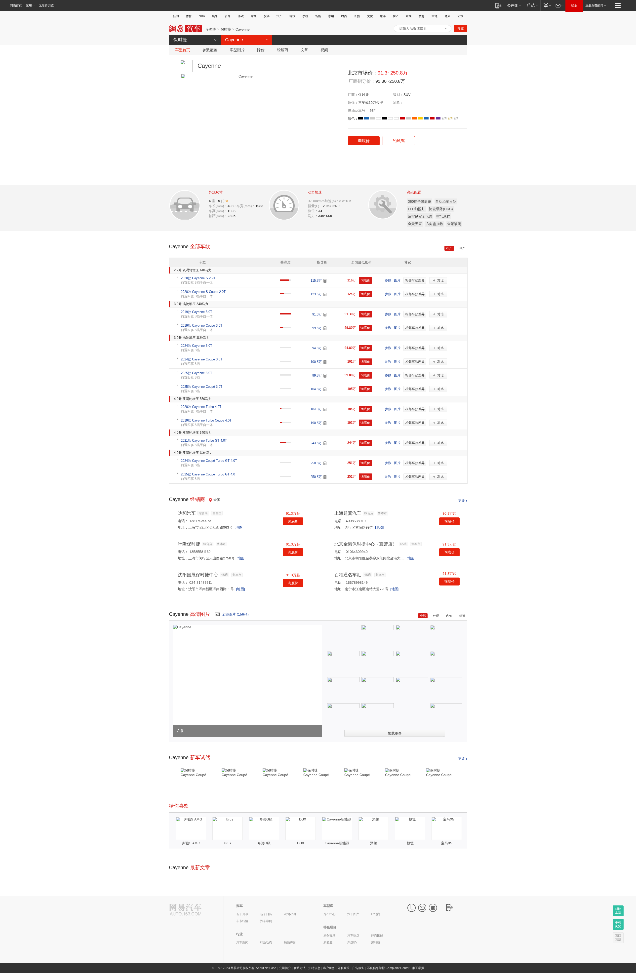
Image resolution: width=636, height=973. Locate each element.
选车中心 (329, 914)
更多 (461, 501)
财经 (254, 16)
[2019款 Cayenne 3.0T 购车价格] (325, 314)
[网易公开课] (514, 5)
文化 (370, 16)
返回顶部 (618, 937)
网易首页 (16, 5)
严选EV (352, 942)
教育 (422, 16)
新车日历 (266, 914)
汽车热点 (353, 935)
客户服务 (329, 968)
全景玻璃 (454, 224)
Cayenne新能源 (337, 843)
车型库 (211, 29)
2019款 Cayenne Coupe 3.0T (201, 325)
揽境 (410, 843)
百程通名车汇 (347, 574)
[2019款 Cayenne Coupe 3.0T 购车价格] (325, 328)
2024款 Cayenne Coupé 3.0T (201, 359)
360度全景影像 (419, 201)
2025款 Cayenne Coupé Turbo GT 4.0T (209, 474)
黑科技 (375, 942)
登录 (574, 5)
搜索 (460, 29)
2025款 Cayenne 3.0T (196, 373)
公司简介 (285, 968)
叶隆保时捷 (189, 544)
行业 (239, 934)
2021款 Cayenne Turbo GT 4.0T (204, 440)
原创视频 (329, 935)
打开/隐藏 (446, 28)
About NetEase (266, 968)
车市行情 (242, 921)
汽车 (279, 16)
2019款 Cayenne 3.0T (196, 312)
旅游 (383, 16)
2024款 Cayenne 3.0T (196, 346)
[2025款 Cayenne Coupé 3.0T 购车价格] (325, 389)
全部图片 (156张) (235, 614)
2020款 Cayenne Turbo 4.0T (201, 407)
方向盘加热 (434, 224)
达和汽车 (187, 513)
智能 (318, 16)
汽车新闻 (242, 942)
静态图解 (377, 935)
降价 (261, 50)
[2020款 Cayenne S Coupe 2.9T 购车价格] (325, 294)
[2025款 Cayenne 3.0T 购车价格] (325, 376)
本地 (434, 16)
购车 (239, 906)
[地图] (239, 527)
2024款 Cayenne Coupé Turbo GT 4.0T (209, 461)
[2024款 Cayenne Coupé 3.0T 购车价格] (325, 362)
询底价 (293, 521)
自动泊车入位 (445, 201)
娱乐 (215, 16)
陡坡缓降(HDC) (441, 209)
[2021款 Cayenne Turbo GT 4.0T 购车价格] (325, 443)
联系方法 (300, 968)
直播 (357, 16)
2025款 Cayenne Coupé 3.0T (201, 387)
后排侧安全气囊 (420, 216)
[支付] (546, 5)
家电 (331, 16)
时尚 (344, 16)
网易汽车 (185, 28)
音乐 (228, 16)
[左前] (182, 627)
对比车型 (618, 911)
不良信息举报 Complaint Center (388, 968)
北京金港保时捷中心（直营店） (365, 544)
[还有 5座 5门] (227, 200)
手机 (305, 16)
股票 (267, 16)
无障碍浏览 (46, 5)
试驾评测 (290, 914)
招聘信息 (314, 968)
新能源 (327, 942)
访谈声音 (290, 942)
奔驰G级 (264, 843)
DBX (300, 843)
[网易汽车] (185, 910)
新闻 (176, 16)
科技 (292, 16)
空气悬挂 (443, 216)
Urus (227, 843)
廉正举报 (418, 968)
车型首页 (182, 50)
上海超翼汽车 (347, 513)
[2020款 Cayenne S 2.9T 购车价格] (325, 281)
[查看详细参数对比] (192, 203)
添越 (373, 843)
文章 (304, 50)
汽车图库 (353, 914)
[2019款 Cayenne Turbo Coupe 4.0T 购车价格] (325, 423)
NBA (202, 16)
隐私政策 (344, 968)
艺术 (460, 16)
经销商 (282, 50)
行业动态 (266, 942)
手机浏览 (618, 924)
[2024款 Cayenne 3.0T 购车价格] (325, 348)
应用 (29, 5)
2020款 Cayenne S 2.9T (198, 278)
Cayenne (243, 29)
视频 (324, 50)
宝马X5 (446, 843)
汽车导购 (266, 921)
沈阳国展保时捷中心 (198, 574)
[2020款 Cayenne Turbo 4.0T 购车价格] (325, 409)
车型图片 (237, 50)
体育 (189, 16)
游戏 (241, 16)
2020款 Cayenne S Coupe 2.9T (203, 292)
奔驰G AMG (191, 843)
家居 (409, 16)
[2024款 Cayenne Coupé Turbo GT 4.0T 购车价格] (325, 463)
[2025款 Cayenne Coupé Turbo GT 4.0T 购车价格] (325, 477)
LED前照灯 (416, 209)
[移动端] (498, 5)
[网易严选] (531, 5)
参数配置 (209, 50)
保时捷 (226, 29)
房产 (396, 16)
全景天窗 (415, 224)
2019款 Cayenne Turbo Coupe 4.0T (206, 420)
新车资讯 (242, 914)
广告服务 (358, 968)
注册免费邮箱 (594, 5)
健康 (447, 16)
